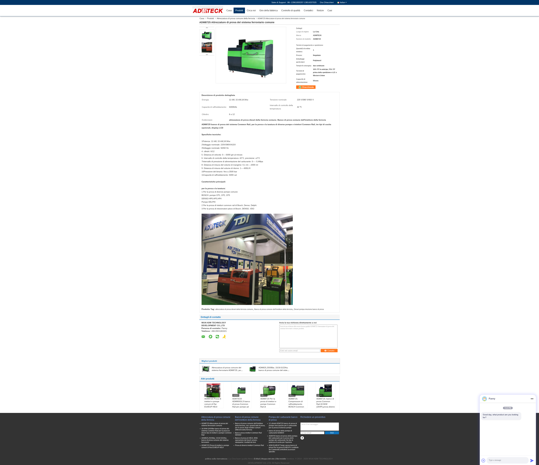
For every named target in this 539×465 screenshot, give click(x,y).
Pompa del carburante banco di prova (283, 418)
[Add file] (483, 460)
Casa (229, 10)
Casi (329, 10)
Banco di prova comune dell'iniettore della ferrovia (273, 309)
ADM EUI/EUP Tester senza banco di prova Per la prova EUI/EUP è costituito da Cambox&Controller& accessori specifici (284, 448)
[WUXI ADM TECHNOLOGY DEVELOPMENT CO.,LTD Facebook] (302, 438)
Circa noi (251, 10)
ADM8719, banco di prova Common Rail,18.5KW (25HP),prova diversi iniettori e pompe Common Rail (325, 405)
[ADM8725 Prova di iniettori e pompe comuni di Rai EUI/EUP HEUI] (213, 390)
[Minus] (532, 398)
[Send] (532, 460)
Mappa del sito (267, 459)
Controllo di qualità (290, 10)
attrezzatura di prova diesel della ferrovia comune (234, 309)
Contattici (308, 10)
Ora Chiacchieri (327, 2)
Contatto (330, 351)
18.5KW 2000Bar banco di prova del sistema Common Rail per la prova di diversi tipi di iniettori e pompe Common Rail (216, 432)
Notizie (320, 10)
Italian (342, 2)
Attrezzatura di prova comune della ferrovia (236, 18)
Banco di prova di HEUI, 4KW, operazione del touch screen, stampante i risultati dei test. (246, 440)
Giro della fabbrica (268, 10)
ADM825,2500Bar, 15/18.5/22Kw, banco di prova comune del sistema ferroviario (274, 370)
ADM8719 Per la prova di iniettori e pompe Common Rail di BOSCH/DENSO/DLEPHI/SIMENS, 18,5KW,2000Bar (269, 405)
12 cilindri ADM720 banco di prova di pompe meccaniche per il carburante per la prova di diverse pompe (283, 425)
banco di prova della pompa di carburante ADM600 (280, 432)
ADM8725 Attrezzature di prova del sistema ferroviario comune (214, 424)
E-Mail (257, 459)
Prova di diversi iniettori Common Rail (249, 445)
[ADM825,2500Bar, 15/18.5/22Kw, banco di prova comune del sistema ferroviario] (252, 369)
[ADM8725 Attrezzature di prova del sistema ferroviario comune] (206, 34)
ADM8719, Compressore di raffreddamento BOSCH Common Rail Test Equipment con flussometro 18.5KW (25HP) (297, 407)
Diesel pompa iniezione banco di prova (309, 309)
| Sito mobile (280, 459)
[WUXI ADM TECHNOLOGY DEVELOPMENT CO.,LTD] (208, 10)
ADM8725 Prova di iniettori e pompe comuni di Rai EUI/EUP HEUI (212, 403)
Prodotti (239, 10)
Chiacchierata (307, 87)
